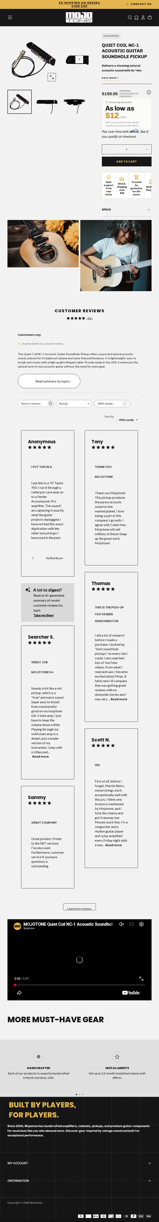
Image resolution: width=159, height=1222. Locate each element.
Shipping (125, 91)
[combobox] (74, 403)
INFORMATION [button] (18, 1181)
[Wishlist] (136, 18)
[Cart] (149, 18)
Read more (119, 699)
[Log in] (143, 18)
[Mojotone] (42, 1109)
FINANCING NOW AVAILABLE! (79, 4)
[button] (9, 17)
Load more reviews (79, 908)
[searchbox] (32, 403)
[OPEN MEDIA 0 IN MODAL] (51, 77)
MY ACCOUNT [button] (17, 1163)
